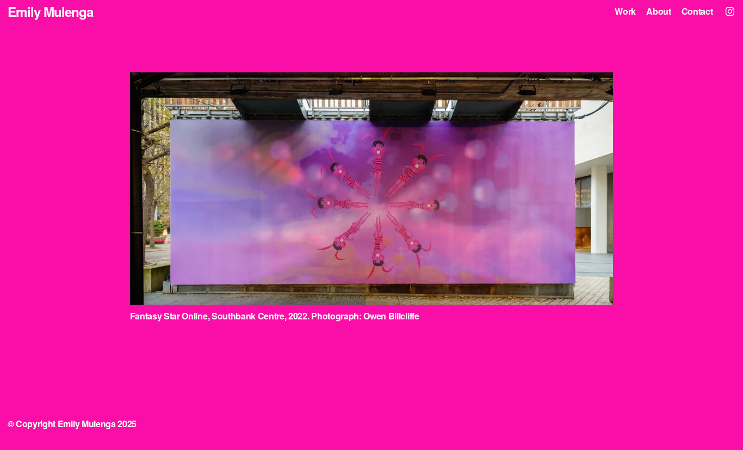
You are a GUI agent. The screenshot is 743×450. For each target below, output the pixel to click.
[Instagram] (730, 11)
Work (625, 11)
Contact (697, 11)
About (658, 11)
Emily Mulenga (50, 11)
